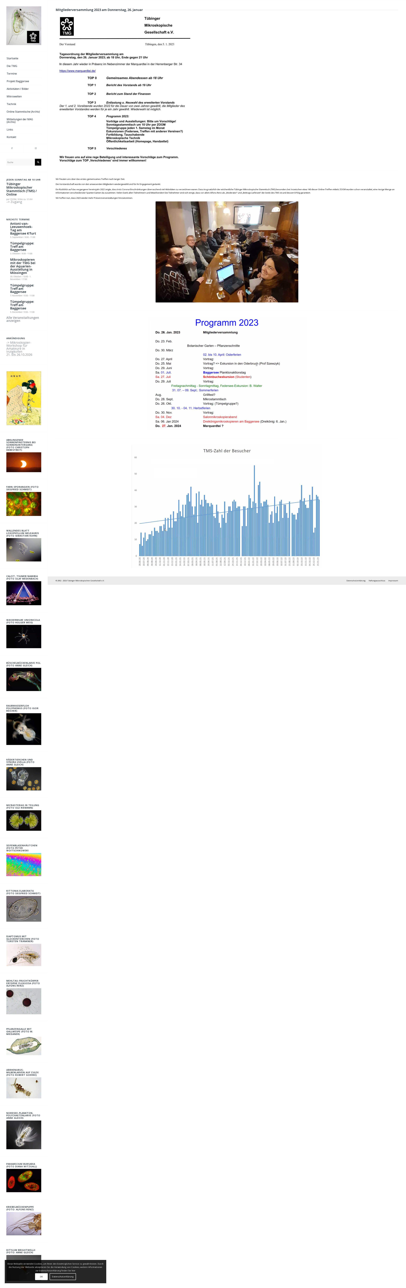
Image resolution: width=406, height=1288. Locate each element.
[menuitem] (23, 58)
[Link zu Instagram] (36, 148)
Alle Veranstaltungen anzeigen (22, 319)
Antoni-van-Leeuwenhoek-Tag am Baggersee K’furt (23, 228)
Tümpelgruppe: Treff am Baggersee (22, 246)
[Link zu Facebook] (12, 148)
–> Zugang (14, 202)
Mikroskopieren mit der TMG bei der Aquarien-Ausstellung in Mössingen (22, 266)
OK (41, 1276)
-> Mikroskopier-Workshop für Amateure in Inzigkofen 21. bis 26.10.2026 (19, 348)
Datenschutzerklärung (63, 1276)
